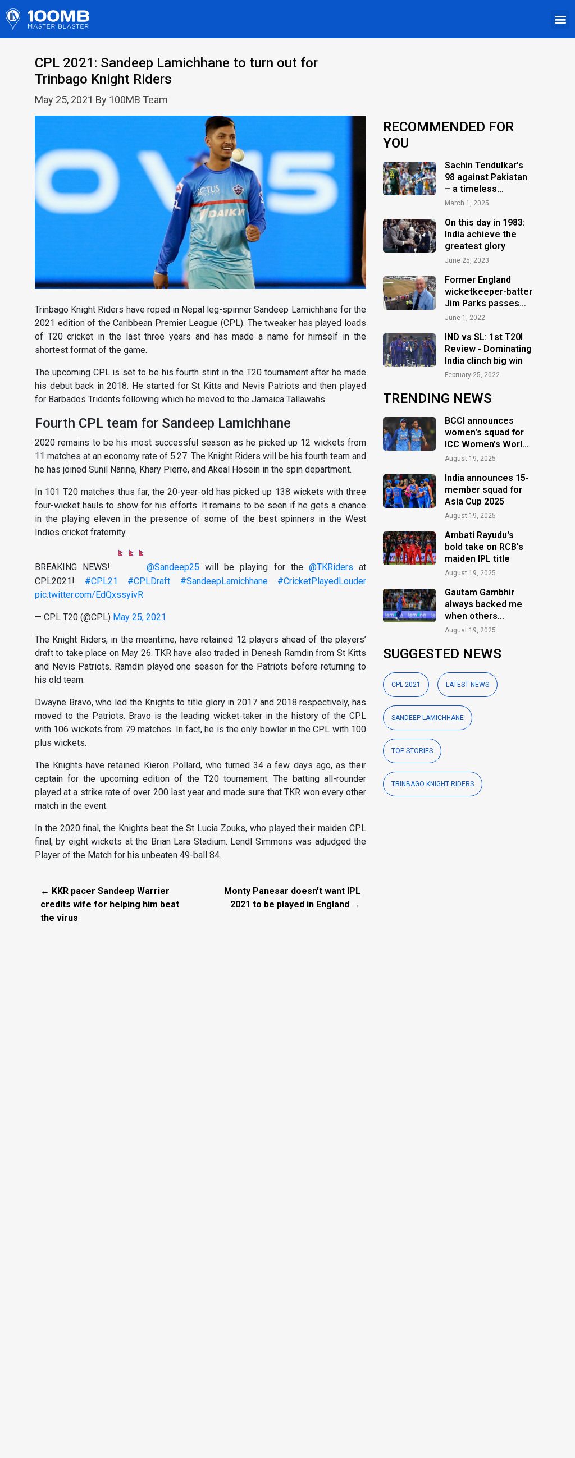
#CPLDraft (148, 581)
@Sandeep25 (173, 567)
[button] (560, 19)
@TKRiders (331, 567)
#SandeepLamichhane (224, 581)
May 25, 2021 (139, 617)
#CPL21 (101, 581)
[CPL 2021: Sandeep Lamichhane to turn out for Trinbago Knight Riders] (200, 208)
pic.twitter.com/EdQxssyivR (89, 594)
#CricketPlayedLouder (321, 581)
